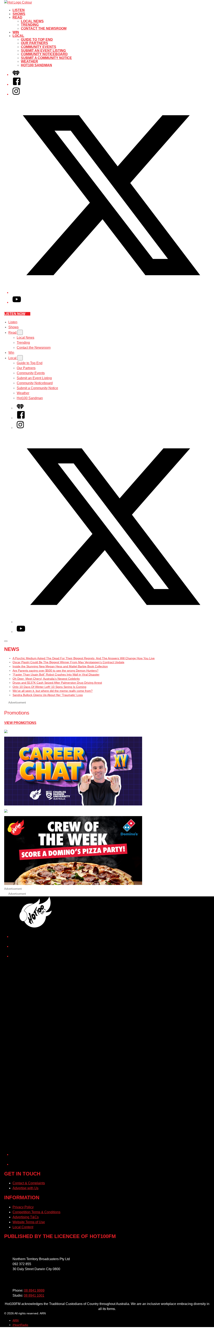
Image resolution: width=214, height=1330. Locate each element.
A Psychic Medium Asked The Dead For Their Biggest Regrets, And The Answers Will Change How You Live (84, 658)
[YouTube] (17, 302)
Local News (32, 21)
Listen (19, 10)
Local (18, 36)
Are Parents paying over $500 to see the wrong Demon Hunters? (55, 670)
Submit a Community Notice (46, 58)
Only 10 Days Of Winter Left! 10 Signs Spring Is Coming (49, 686)
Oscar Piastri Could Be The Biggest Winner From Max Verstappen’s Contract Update (68, 662)
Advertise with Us (25, 1188)
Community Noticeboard (44, 54)
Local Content (23, 1227)
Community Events (38, 47)
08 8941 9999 (34, 1290)
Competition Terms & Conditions (36, 1212)
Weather (29, 61)
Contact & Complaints (29, 1183)
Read (17, 17)
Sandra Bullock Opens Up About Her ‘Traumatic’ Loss (48, 695)
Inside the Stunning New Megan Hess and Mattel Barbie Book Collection (60, 666)
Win (16, 32)
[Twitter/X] (111, 292)
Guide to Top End (37, 39)
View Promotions (20, 723)
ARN (16, 1320)
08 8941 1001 (34, 1295)
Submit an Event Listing (43, 50)
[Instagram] (16, 94)
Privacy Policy (23, 1207)
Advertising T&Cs (26, 1217)
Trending (30, 24)
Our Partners (34, 43)
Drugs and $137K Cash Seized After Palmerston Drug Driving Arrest (57, 682)
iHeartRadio (20, 1324)
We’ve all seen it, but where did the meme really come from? (53, 690)
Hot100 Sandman (36, 65)
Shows (19, 14)
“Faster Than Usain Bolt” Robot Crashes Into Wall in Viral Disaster (56, 674)
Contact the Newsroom (43, 28)
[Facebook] (17, 84)
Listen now (14, 314)
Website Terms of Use (29, 1222)
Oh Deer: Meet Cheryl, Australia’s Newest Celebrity (46, 678)
